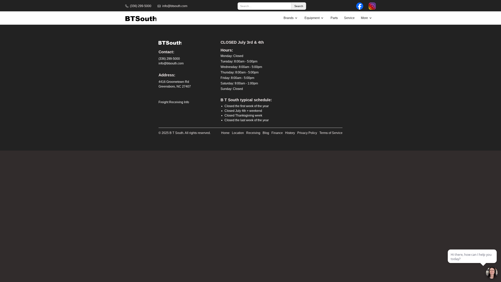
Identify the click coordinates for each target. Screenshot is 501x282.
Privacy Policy (307, 133)
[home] (141, 18)
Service (349, 18)
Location (238, 133)
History (290, 133)
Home (225, 133)
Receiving (253, 133)
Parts (334, 18)
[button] (290, 18)
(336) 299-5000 (169, 58)
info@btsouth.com (171, 63)
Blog (266, 133)
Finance (277, 133)
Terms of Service (330, 133)
